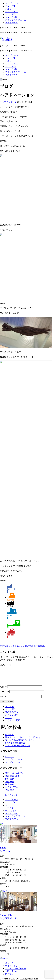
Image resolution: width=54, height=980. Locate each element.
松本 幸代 (9, 784)
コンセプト (10, 6)
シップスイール (12, 762)
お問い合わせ (11, 971)
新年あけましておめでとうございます (23, 737)
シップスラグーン (8, 102)
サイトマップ (11, 966)
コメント (5, 665)
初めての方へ (11, 23)
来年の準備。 (35, 646)
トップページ (11, 3)
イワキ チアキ (11, 787)
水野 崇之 (9, 779)
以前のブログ (11, 795)
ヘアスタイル (11, 12)
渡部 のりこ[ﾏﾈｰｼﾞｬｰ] (15, 773)
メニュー (9, 9)
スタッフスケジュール (15, 20)
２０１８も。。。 (12, 646)
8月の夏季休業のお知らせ (17, 743)
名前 (3, 687)
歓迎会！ (9, 734)
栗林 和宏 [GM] (12, 776)
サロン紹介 (10, 14)
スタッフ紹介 (11, 17)
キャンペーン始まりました (17, 746)
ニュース (9, 963)
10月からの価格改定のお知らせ (20, 740)
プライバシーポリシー (15, 968)
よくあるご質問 (12, 720)
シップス (9, 757)
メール (4, 691)
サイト (3, 696)
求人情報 (9, 974)
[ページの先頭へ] (1, 824)
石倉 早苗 (9, 782)
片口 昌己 (9, 790)
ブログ (8, 717)
